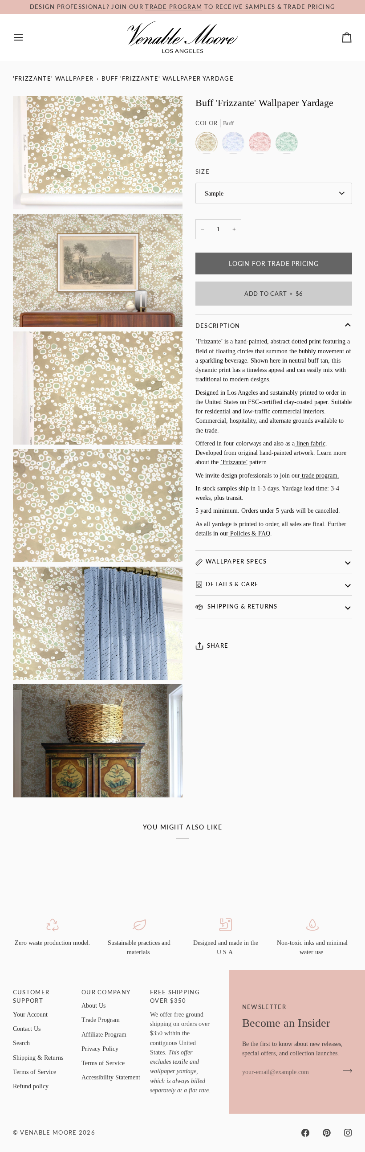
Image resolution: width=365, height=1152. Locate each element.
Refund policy (31, 1086)
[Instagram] (348, 1133)
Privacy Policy (99, 1048)
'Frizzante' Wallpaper (53, 78)
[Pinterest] (327, 1133)
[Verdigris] (287, 145)
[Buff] (208, 145)
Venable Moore (48, 1132)
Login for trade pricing (274, 263)
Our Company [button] (105, 992)
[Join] (344, 1071)
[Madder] (262, 145)
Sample (214, 193)
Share (218, 645)
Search (21, 1042)
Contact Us (27, 1028)
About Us (93, 1005)
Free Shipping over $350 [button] (174, 997)
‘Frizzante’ (233, 462)
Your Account (30, 1014)
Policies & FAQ (250, 533)
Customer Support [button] (31, 997)
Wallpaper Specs (236, 561)
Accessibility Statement (110, 1077)
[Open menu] (26, 37)
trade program (173, 6)
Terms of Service (34, 1071)
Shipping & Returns (242, 606)
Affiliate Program (103, 1034)
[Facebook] (305, 1133)
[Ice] (235, 145)
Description (217, 325)
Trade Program (100, 1019)
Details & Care (232, 584)
